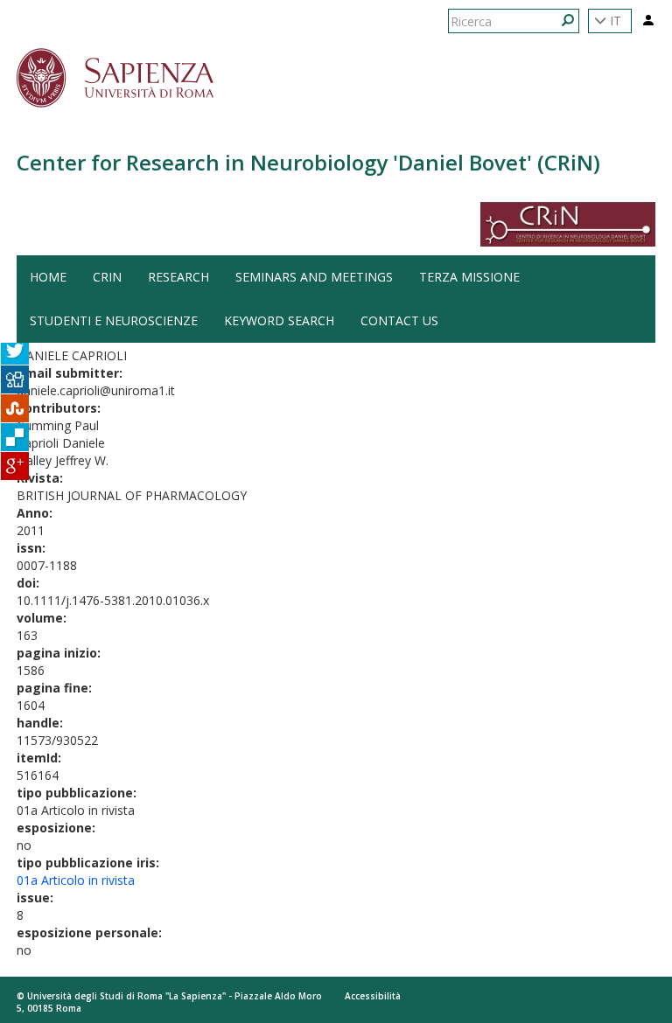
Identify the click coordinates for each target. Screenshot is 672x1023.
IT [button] (613, 20)
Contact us (399, 320)
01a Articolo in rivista (76, 880)
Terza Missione (469, 276)
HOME (48, 276)
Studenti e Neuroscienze (114, 320)
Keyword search (279, 320)
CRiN (107, 276)
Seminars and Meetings (314, 276)
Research (178, 276)
